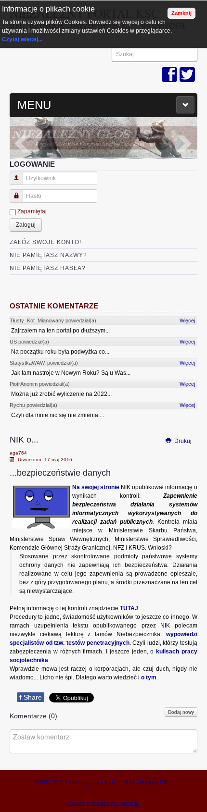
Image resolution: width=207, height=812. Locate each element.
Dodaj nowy (181, 712)
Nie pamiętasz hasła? (48, 268)
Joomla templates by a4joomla (103, 803)
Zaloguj (26, 224)
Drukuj (182, 441)
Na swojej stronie (95, 487)
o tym (148, 677)
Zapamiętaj (32, 211)
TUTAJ (129, 608)
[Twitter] (187, 75)
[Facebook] (169, 75)
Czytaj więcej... (22, 39)
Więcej (187, 320)
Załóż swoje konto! (45, 242)
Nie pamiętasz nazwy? (48, 255)
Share (30, 697)
